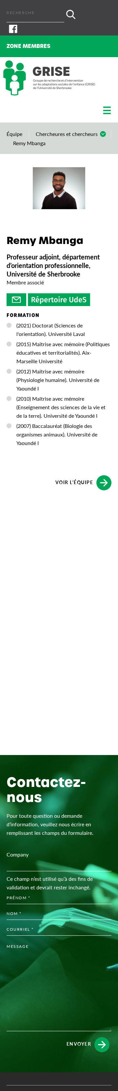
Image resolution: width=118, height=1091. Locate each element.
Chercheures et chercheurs (67, 134)
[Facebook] (59, 28)
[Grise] (49, 78)
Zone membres (28, 46)
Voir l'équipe (74, 482)
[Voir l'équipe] (16, 299)
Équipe (14, 134)
